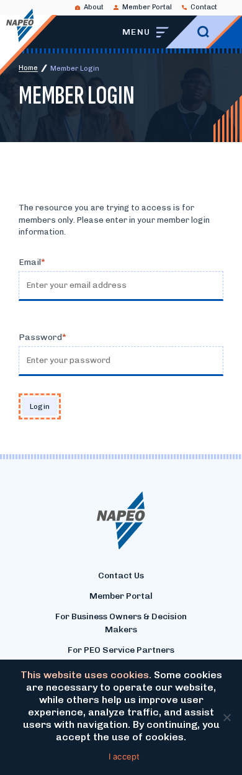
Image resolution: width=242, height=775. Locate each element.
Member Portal (147, 7)
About (94, 7)
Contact (203, 7)
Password (40, 337)
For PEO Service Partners (121, 650)
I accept (124, 756)
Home (28, 68)
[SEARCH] (203, 31)
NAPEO (20, 25)
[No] (226, 717)
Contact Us (121, 575)
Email (30, 262)
